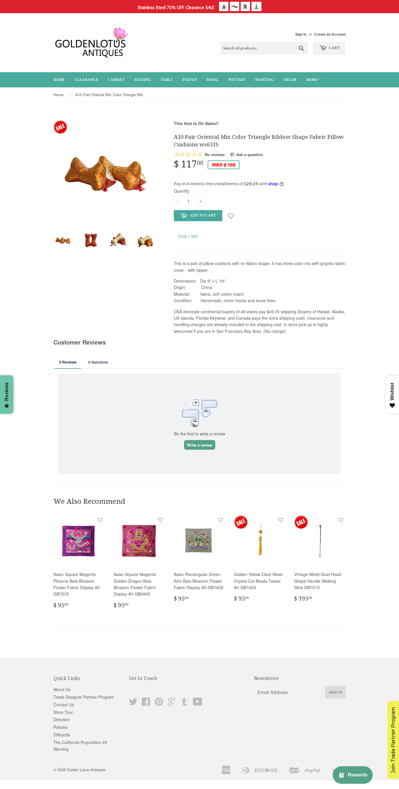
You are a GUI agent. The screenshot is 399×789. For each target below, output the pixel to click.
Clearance (86, 79)
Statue (189, 79)
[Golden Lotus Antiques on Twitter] (133, 703)
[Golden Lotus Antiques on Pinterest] (159, 703)
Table (167, 79)
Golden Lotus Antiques (86, 769)
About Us (61, 689)
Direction (61, 719)
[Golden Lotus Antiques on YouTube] (197, 703)
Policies (60, 727)
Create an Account (330, 34)
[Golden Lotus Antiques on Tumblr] (184, 703)
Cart (334, 48)
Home (59, 79)
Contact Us (63, 704)
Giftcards (61, 735)
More (311, 79)
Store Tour (63, 712)
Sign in (300, 34)
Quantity (181, 191)
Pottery (237, 79)
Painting (264, 79)
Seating (142, 79)
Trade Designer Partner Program (83, 697)
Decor (289, 79)
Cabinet (116, 79)
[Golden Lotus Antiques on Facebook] (146, 703)
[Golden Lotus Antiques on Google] (171, 703)
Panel (213, 79)
